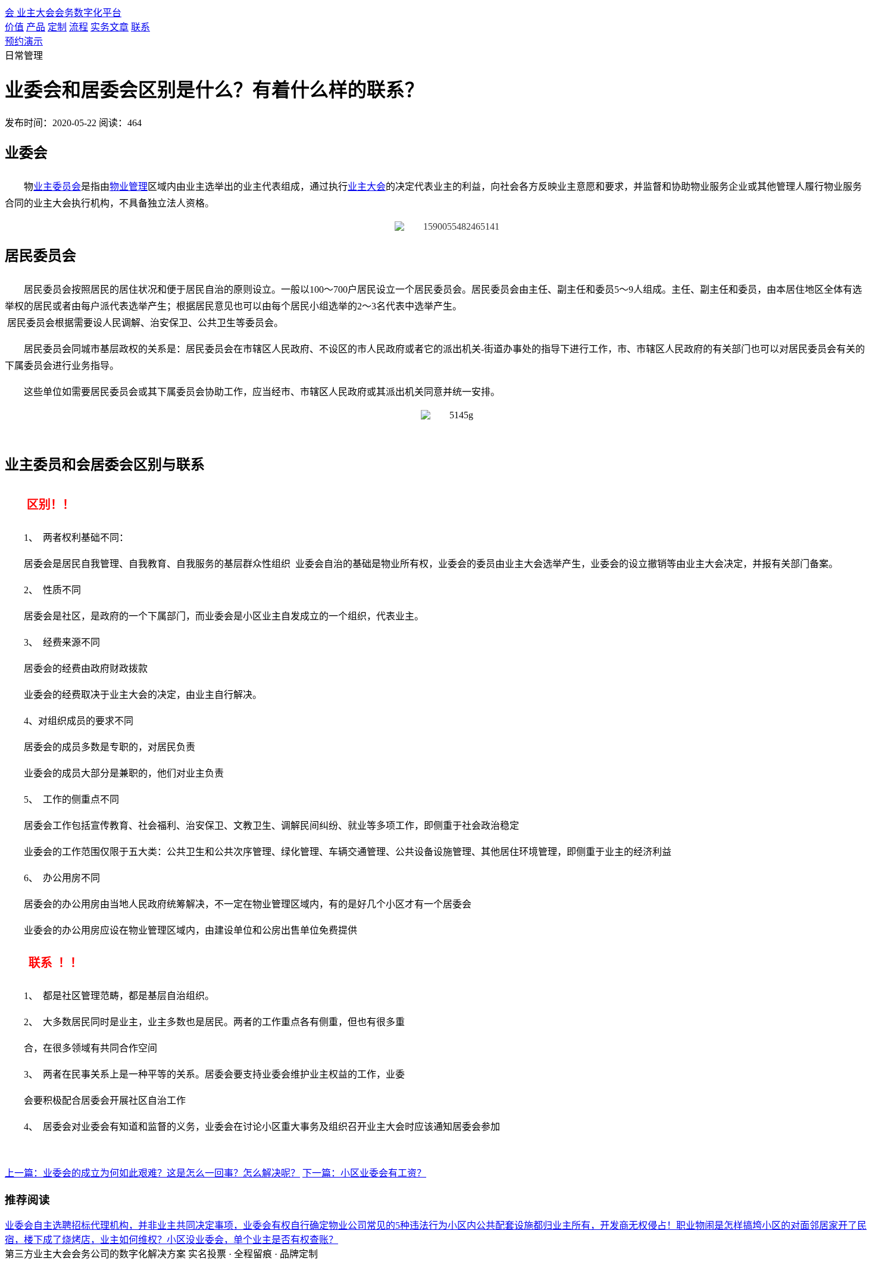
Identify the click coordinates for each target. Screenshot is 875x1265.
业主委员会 (57, 186)
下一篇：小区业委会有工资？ (364, 1173)
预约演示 (24, 41)
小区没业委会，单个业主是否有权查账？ (252, 1240)
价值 (14, 27)
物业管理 (129, 186)
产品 (35, 27)
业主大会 (367, 186)
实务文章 (109, 27)
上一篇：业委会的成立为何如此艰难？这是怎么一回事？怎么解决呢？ (152, 1173)
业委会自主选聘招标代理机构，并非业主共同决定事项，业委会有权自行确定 (167, 1225)
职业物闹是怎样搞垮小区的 (733, 1225)
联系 (140, 27)
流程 (78, 27)
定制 (57, 27)
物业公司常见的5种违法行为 (388, 1225)
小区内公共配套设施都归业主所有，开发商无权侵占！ (562, 1225)
